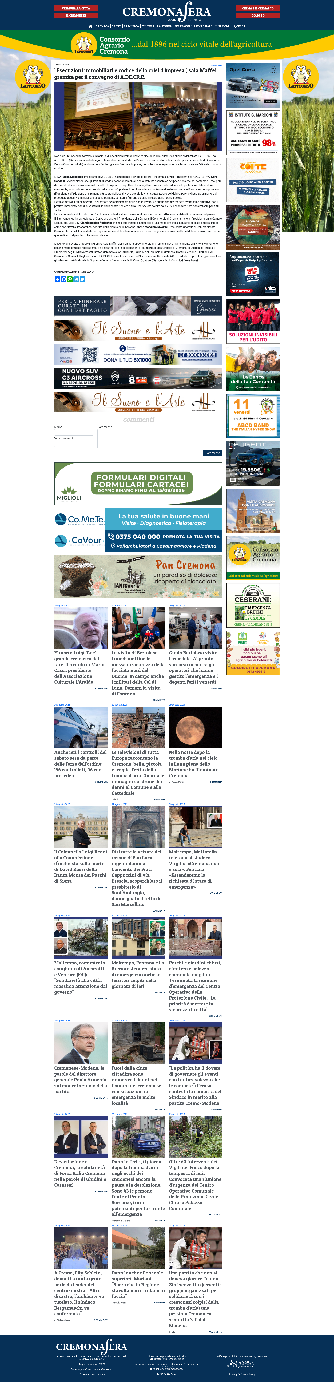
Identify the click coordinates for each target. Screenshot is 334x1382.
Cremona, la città (76, 8)
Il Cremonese (76, 15)
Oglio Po (258, 15)
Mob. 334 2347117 (243, 1364)
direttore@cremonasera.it (168, 1358)
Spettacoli (183, 26)
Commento (104, 427)
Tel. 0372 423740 (243, 1361)
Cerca (240, 26)
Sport (116, 26)
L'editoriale (203, 26)
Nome (58, 427)
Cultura (148, 26)
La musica (131, 26)
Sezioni (224, 26)
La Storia (164, 26)
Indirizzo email (64, 438)
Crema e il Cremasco (258, 8)
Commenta (212, 453)
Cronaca (102, 26)
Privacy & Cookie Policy (242, 1374)
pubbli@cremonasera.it (243, 1366)
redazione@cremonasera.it (168, 1369)
